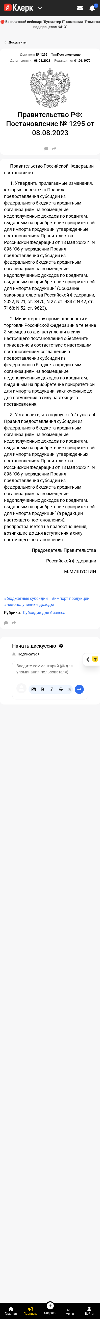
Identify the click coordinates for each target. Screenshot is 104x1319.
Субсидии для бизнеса (44, 612)
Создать (50, 1312)
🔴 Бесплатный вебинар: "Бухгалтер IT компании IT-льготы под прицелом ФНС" (50, 24)
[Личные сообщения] (80, 8)
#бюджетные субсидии (26, 598)
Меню (70, 1313)
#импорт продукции (70, 598)
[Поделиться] (54, 149)
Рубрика (12, 612)
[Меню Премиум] (40, 8)
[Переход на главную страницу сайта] (18, 8)
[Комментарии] (46, 149)
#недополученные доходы (29, 604)
